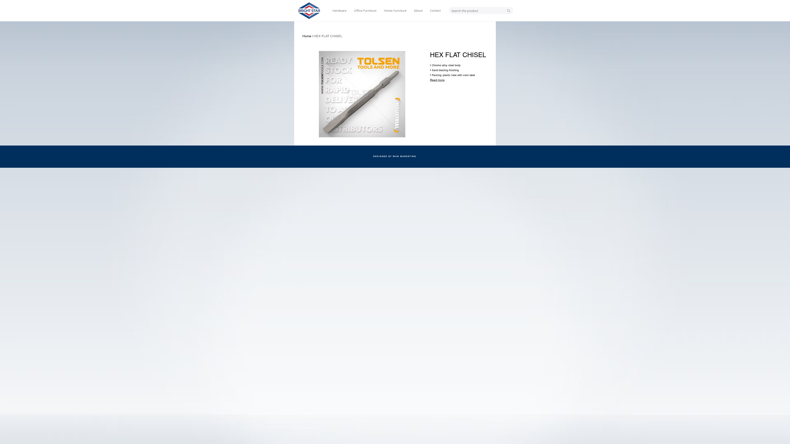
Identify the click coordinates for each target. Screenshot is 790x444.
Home (306, 36)
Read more (437, 80)
